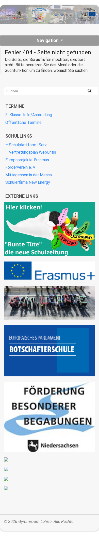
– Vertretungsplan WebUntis (30, 152)
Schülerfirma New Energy (27, 182)
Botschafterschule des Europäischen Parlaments (49, 351)
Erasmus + (49, 270)
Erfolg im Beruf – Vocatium (49, 479)
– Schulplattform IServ (26, 144)
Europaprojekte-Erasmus (27, 159)
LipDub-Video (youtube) (49, 303)
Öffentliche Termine (23, 122)
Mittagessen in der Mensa (28, 175)
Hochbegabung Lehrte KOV (49, 417)
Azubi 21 (49, 469)
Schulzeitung (49, 229)
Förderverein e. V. (20, 167)
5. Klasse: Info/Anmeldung (28, 114)
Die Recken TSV (49, 459)
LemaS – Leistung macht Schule (49, 488)
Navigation (48, 40)
